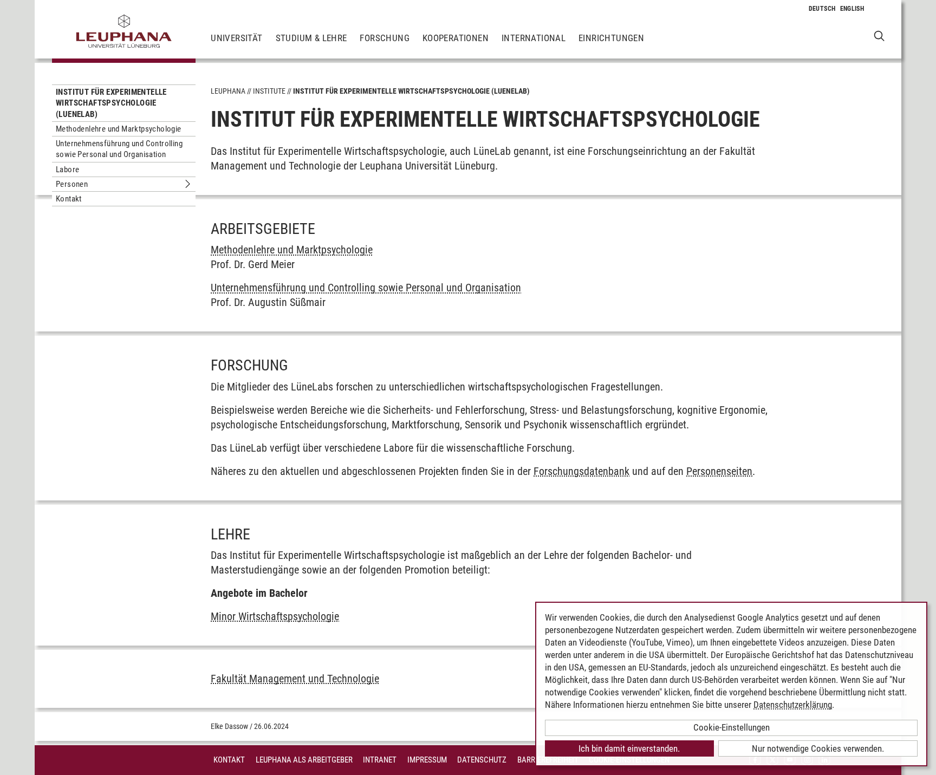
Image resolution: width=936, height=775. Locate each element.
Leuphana (228, 91)
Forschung (385, 37)
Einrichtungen (611, 37)
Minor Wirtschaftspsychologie (275, 616)
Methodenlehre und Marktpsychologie (118, 129)
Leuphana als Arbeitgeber (304, 760)
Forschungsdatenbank (581, 471)
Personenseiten (719, 471)
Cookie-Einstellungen (731, 727)
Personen (72, 184)
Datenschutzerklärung (792, 704)
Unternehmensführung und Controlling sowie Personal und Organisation (119, 149)
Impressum (427, 760)
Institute (269, 91)
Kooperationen (455, 37)
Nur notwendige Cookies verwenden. (818, 748)
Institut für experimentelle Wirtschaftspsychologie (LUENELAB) (111, 103)
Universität (236, 37)
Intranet (379, 760)
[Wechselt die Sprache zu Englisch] (852, 8)
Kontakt (69, 199)
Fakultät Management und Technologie (295, 678)
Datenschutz (481, 760)
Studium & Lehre (311, 37)
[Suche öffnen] (879, 35)
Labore (67, 169)
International (534, 37)
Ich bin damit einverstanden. (629, 748)
